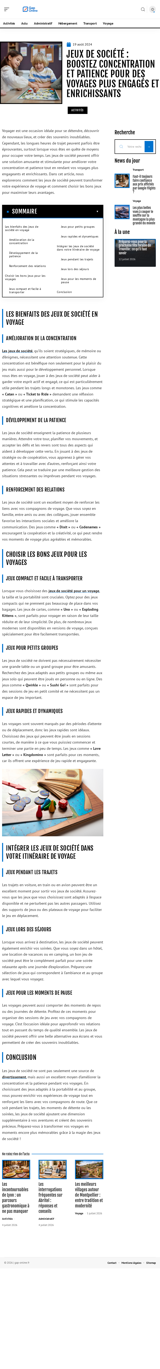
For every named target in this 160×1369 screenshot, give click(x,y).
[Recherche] (143, 9)
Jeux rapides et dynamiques (79, 236)
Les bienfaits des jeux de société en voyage (21, 228)
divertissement (14, 1077)
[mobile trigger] (7, 9)
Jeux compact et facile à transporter (25, 290)
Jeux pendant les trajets (77, 259)
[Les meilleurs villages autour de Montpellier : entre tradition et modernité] (89, 1169)
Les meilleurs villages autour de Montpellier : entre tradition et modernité (89, 1195)
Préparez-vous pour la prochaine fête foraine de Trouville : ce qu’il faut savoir (135, 247)
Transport (138, 170)
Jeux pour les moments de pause (78, 280)
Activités (77, 110)
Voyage (79, 1213)
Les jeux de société (17, 350)
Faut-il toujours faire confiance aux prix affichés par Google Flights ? (144, 184)
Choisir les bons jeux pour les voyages (25, 277)
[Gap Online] (30, 9)
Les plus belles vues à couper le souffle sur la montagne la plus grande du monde (144, 215)
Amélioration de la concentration (21, 241)
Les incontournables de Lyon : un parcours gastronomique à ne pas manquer (15, 1198)
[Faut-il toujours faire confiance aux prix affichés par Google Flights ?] (122, 181)
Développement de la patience (23, 254)
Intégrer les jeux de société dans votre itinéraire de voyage (78, 247)
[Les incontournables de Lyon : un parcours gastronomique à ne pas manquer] (16, 1169)
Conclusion (64, 292)
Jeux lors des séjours (75, 269)
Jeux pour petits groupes (78, 227)
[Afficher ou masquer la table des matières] (68, 211)
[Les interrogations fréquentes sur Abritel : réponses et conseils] (52, 1169)
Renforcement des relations (27, 266)
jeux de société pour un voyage (74, 590)
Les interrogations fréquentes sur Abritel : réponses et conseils (50, 1198)
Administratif (46, 1219)
